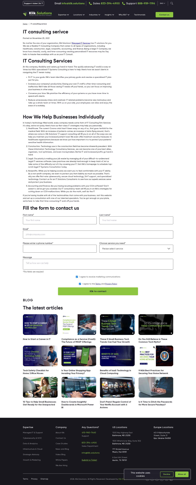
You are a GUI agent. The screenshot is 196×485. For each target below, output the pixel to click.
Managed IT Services (81, 43)
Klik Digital (123, 479)
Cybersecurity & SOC (32, 438)
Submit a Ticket (89, 460)
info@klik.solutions (73, 3)
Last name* (104, 215)
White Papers (62, 460)
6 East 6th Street (119, 458)
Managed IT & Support (33, 432)
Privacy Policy (111, 284)
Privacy (34, 479)
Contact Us (61, 438)
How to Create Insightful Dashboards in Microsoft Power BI (77, 405)
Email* (26, 229)
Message (27, 257)
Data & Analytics (30, 443)
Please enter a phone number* (38, 243)
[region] (157, 474)
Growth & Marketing (32, 460)
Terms (98, 284)
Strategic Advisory (31, 454)
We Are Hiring (61, 465)
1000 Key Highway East (122, 433)
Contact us (164, 15)
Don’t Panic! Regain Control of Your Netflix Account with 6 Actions (115, 405)
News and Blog (62, 449)
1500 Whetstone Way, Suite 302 (126, 442)
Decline (166, 474)
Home (25, 24)
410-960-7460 (89, 432)
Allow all (182, 474)
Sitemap (44, 479)
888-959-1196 (146, 3)
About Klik (60, 432)
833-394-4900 (110, 3)
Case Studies (62, 443)
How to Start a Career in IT (37, 339)
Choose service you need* (112, 243)
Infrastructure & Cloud (32, 449)
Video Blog (60, 454)
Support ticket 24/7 (33, 3)
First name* (28, 215)
